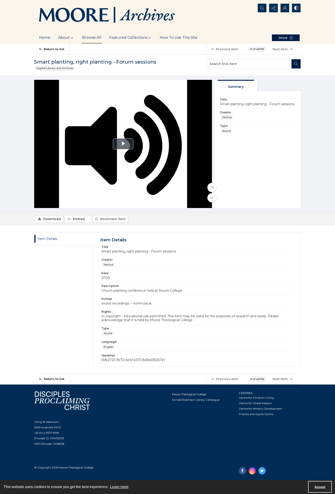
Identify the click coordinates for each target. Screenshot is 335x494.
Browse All (91, 37)
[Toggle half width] (211, 197)
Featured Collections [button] (128, 37)
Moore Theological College (189, 394)
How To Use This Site (178, 37)
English (108, 346)
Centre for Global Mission (255, 403)
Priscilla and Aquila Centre (256, 414)
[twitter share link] (262, 470)
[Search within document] (296, 63)
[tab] (236, 85)
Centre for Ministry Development (260, 408)
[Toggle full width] (211, 187)
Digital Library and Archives (54, 68)
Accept (319, 487)
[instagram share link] (252, 470)
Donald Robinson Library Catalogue (195, 399)
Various (227, 117)
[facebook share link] (242, 470)
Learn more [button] (119, 487)
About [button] (64, 37)
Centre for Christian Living (256, 397)
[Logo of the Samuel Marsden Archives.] (107, 16)
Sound (226, 131)
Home (44, 37)
